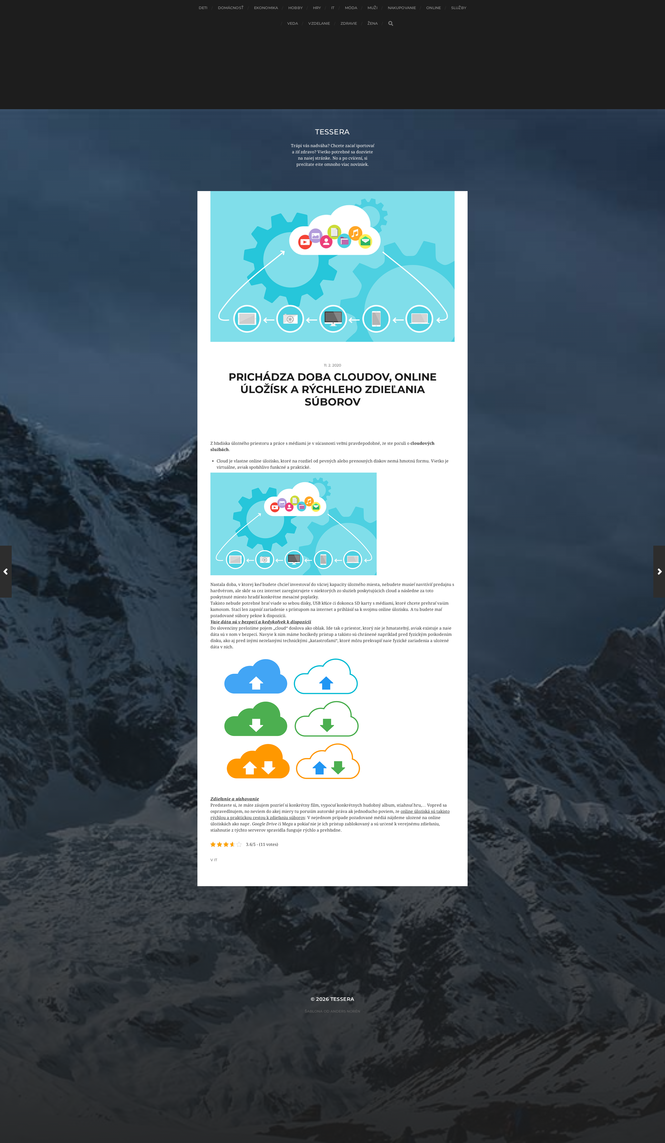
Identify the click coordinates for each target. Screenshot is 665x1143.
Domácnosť (231, 7)
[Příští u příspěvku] (659, 572)
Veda (292, 23)
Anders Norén (345, 1011)
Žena (373, 23)
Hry (317, 7)
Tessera (332, 131)
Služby (458, 7)
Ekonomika (266, 7)
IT (332, 7)
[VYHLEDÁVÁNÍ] (390, 23)
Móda (351, 7)
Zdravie (349, 23)
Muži (372, 7)
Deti (203, 7)
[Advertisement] (332, 70)
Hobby (295, 7)
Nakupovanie (402, 7)
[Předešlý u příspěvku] (6, 572)
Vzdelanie (319, 23)
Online (433, 7)
